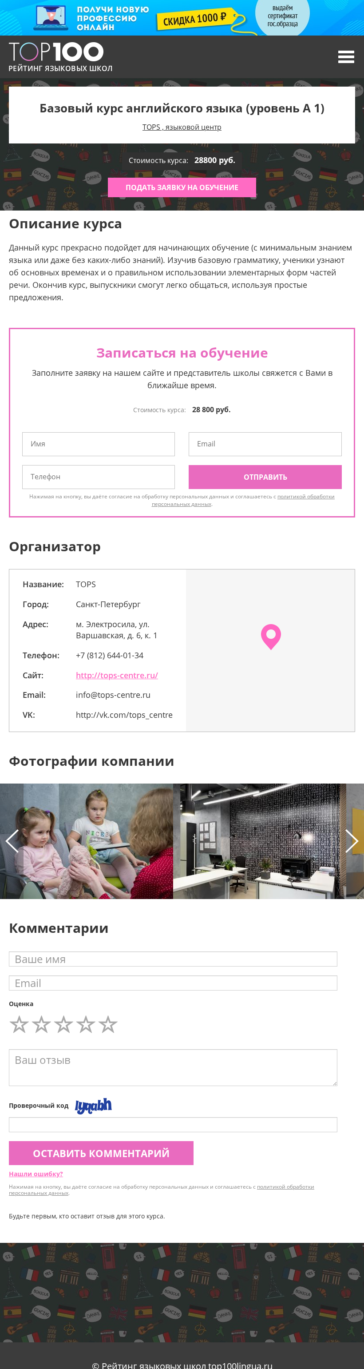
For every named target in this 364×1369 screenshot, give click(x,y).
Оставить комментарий (101, 1153)
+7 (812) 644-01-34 (109, 655)
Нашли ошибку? (36, 1174)
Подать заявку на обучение (182, 187)
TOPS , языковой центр (182, 127)
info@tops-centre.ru (113, 694)
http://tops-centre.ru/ (117, 675)
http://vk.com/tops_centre (124, 714)
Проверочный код (38, 1105)
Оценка (21, 1003)
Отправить (265, 477)
